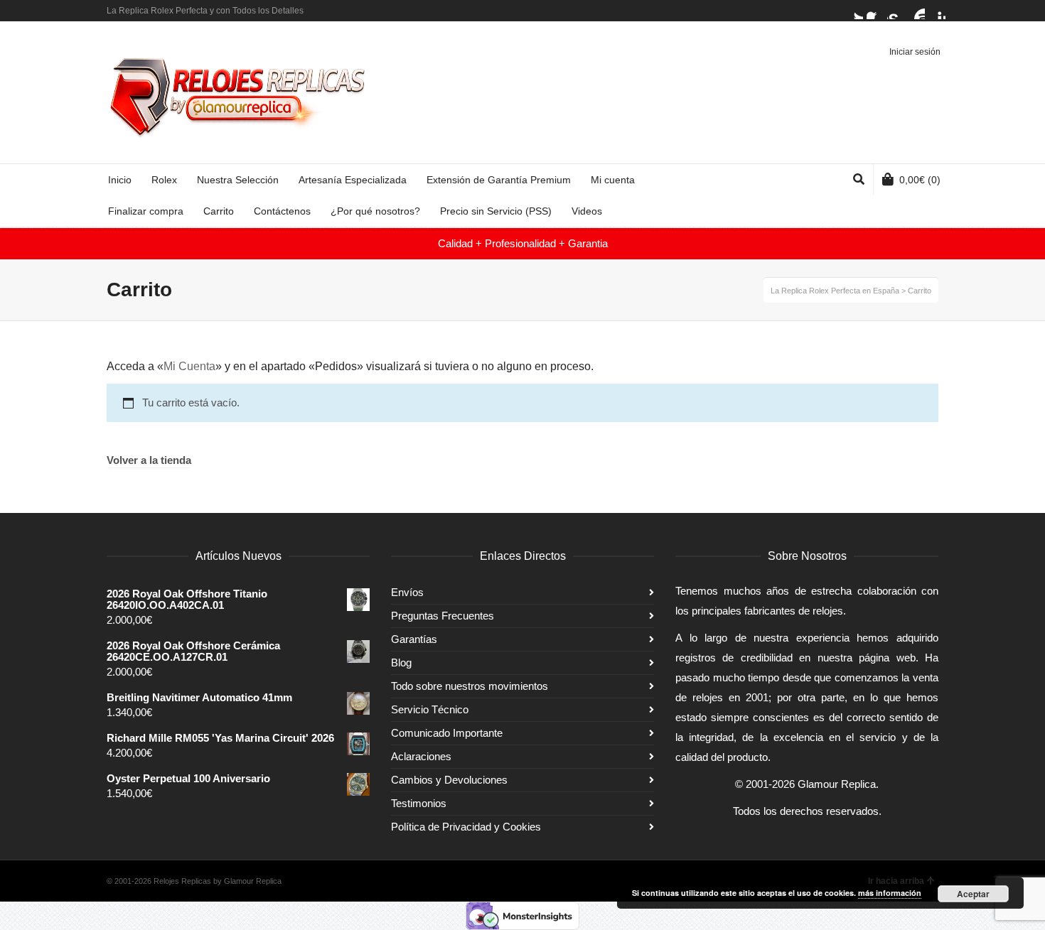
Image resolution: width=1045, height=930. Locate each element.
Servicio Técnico (429, 709)
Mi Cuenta (189, 366)
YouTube (916, 10)
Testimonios (418, 803)
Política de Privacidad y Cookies (466, 827)
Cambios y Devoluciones (449, 780)
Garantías (414, 639)
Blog (401, 662)
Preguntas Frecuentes (442, 616)
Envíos (407, 592)
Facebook (875, 10)
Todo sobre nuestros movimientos (469, 686)
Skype (895, 10)
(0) (919, 179)
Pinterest (936, 10)
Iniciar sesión (914, 52)
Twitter (854, 10)
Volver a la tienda (149, 460)
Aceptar (973, 893)
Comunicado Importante (447, 733)
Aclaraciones (421, 756)
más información (889, 892)
